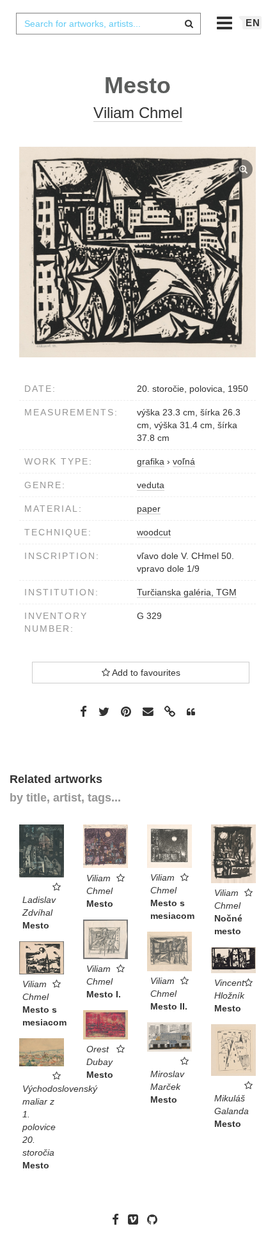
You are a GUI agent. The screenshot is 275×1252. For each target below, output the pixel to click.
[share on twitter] (104, 710)
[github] (155, 1219)
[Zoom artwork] (137, 252)
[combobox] (108, 23)
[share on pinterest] (126, 710)
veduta (150, 485)
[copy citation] (191, 712)
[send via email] (147, 711)
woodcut (154, 532)
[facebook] (118, 1219)
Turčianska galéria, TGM (187, 592)
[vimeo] (136, 1219)
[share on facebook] (83, 710)
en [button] (253, 22)
